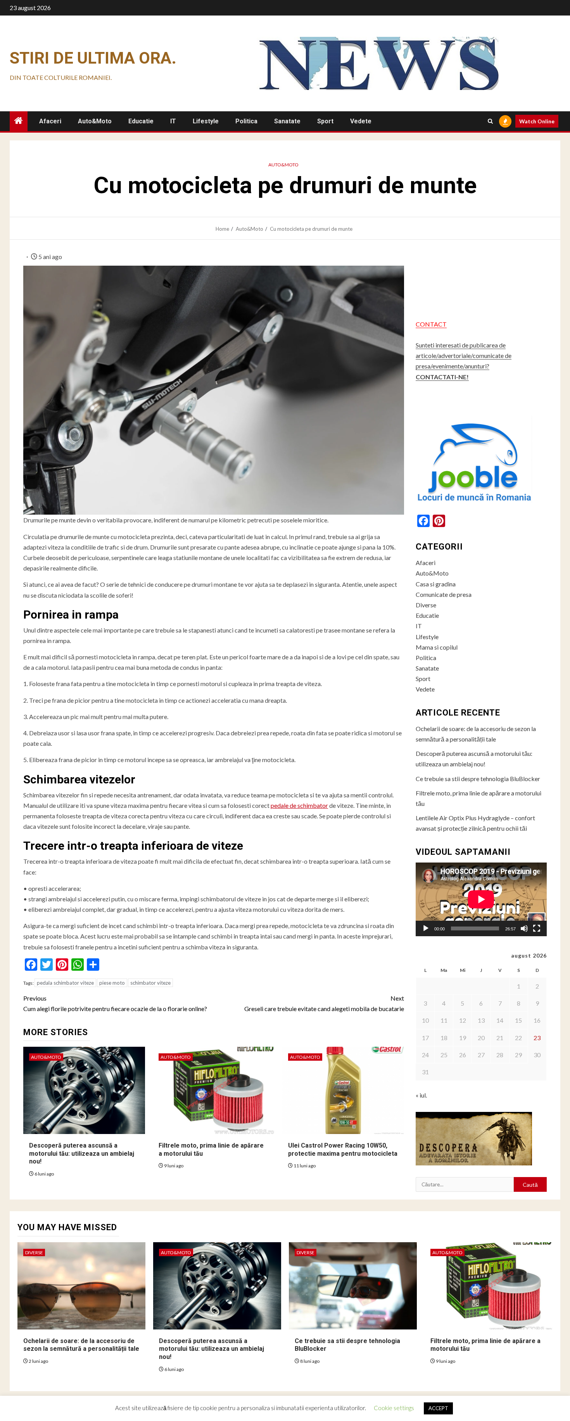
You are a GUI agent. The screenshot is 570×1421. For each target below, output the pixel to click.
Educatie (141, 121)
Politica (246, 121)
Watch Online (536, 121)
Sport (325, 121)
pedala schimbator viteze (65, 983)
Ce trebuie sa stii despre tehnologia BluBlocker (478, 778)
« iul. (421, 1095)
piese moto (112, 983)
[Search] (490, 121)
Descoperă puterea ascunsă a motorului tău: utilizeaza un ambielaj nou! (81, 1153)
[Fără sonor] (524, 928)
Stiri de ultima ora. (93, 57)
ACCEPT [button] (438, 1408)
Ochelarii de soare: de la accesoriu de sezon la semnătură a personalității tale (81, 1345)
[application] (481, 899)
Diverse (426, 605)
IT (173, 121)
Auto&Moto (95, 121)
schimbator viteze (150, 983)
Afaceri (50, 121)
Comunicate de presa (444, 594)
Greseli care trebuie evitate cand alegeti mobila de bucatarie (324, 1003)
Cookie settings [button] (394, 1407)
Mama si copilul (437, 647)
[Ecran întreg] (537, 928)
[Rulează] (426, 928)
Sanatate (287, 121)
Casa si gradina (436, 584)
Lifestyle (206, 121)
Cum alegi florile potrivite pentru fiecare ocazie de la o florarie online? (115, 1003)
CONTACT (431, 324)
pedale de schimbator (299, 805)
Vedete (360, 121)
